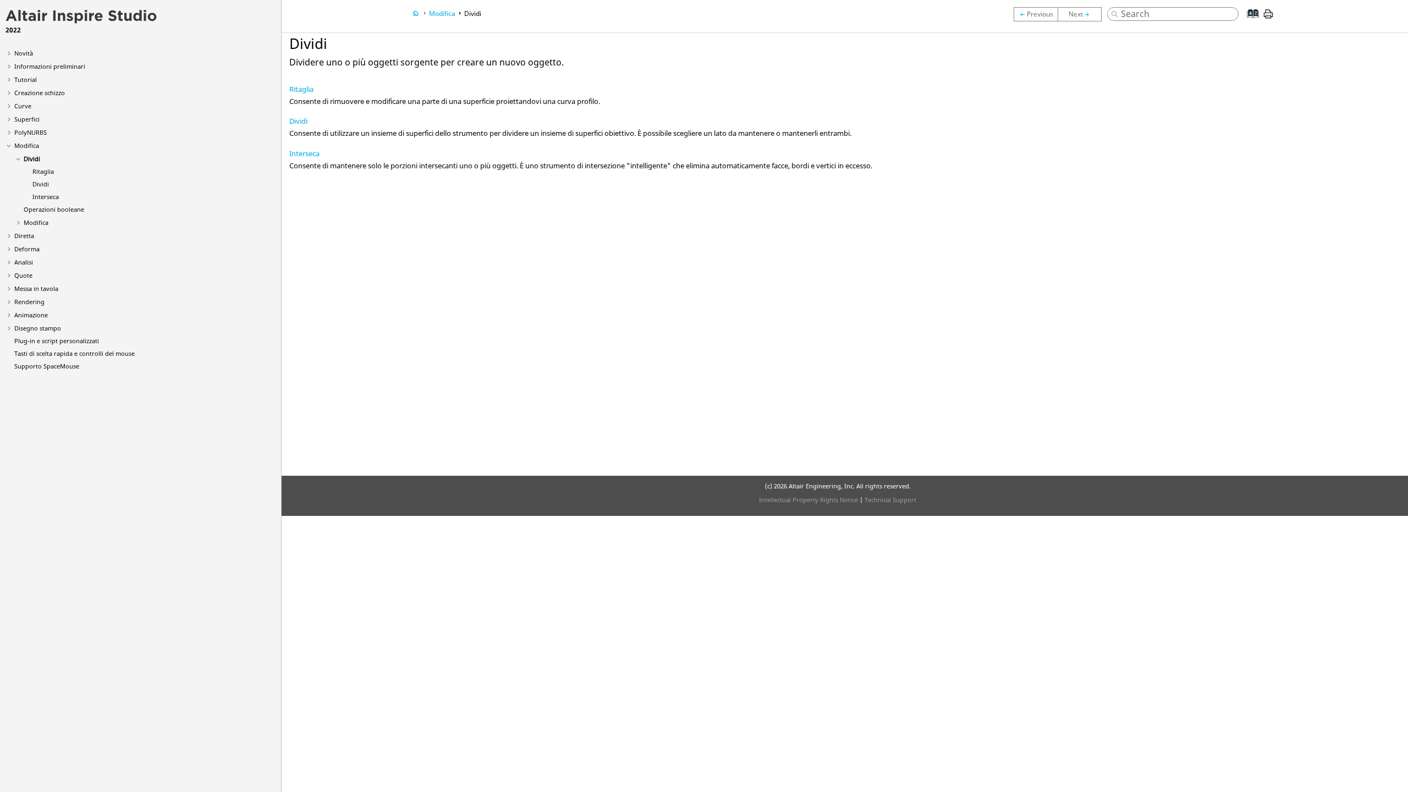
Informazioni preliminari (49, 66)
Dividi (32, 159)
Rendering (29, 302)
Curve (22, 106)
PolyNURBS (30, 132)
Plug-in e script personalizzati (56, 341)
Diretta (24, 236)
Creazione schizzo (39, 93)
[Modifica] (1036, 14)
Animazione (31, 315)
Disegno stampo (37, 328)
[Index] (1249, 22)
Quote (23, 275)
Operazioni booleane (54, 209)
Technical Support (890, 500)
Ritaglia (43, 171)
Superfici (27, 119)
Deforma (27, 249)
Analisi (23, 262)
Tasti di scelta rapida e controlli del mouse (74, 353)
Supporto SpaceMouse (46, 366)
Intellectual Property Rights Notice (808, 500)
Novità (23, 53)
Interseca (45, 197)
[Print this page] (1268, 18)
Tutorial (25, 79)
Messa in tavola (36, 288)
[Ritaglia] (1082, 14)
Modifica (26, 145)
